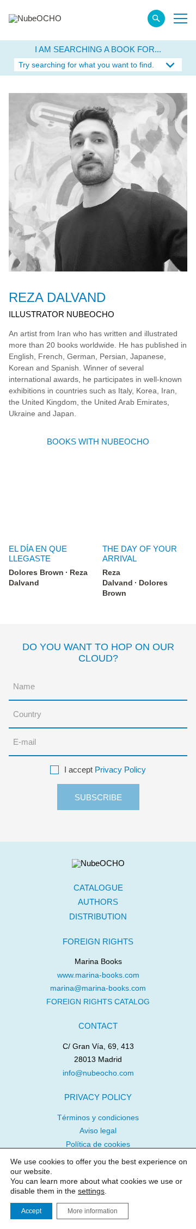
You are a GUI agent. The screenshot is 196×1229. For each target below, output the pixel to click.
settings (91, 1191)
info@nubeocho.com (98, 1073)
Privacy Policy (120, 769)
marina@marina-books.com (98, 988)
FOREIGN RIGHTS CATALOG (98, 1001)
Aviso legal (98, 1130)
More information (93, 1211)
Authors (98, 901)
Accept (31, 1211)
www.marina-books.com (98, 975)
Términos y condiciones (98, 1117)
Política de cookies (98, 1144)
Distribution (98, 916)
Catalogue (98, 887)
